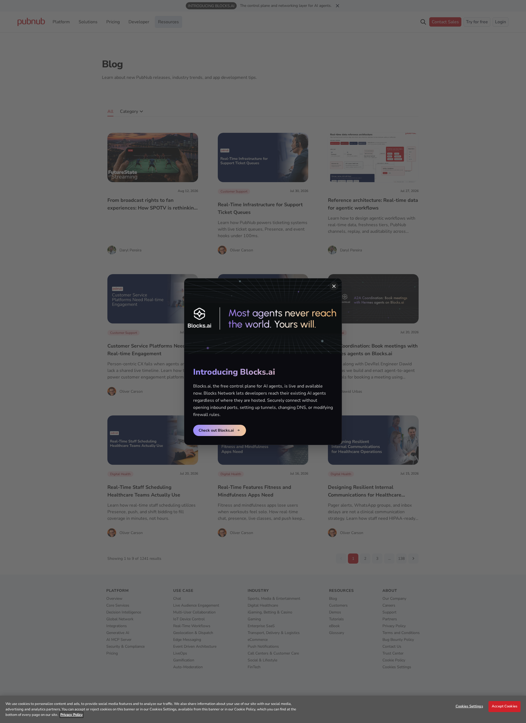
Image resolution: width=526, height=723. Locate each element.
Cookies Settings (469, 706)
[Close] (334, 286)
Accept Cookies (504, 706)
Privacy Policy (71, 714)
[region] (263, 709)
